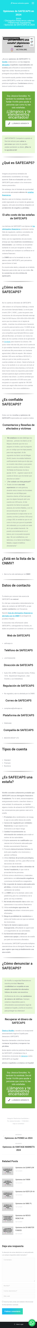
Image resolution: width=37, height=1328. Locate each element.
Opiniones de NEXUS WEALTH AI (23, 1216)
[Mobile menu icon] (33, 3)
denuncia (24, 1056)
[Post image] (7, 1171)
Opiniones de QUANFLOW (24, 1168)
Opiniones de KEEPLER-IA (24, 1192)
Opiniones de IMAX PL (23, 1203)
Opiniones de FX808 (22, 1180)
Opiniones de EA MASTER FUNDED (24, 1228)
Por (13, 1121)
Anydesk (7, 342)
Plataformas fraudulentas (11, 38)
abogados (6, 65)
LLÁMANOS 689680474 (20, 123)
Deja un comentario (18, 1123)
